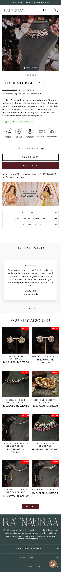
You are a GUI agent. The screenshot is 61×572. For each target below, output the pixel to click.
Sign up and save (30, 566)
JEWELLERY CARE (30, 213)
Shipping (17, 94)
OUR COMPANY (29, 557)
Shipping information (30, 219)
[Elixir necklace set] (25, 75)
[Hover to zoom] (30, 42)
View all (30, 506)
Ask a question (30, 225)
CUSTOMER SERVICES (29, 548)
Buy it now (30, 165)
